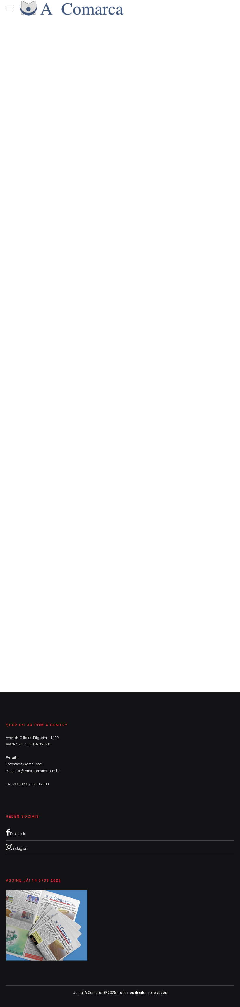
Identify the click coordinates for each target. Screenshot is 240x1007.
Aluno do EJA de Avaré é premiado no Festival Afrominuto (87, 205)
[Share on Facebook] (10, 255)
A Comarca (20, 220)
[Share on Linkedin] (32, 255)
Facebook (17, 834)
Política (42, 385)
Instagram (20, 848)
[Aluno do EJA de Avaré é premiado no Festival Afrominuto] (120, 111)
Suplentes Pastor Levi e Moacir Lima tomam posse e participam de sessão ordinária (119, 395)
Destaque (43, 196)
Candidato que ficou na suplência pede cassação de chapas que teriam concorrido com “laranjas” (116, 627)
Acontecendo (19, 196)
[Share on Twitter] (21, 255)
